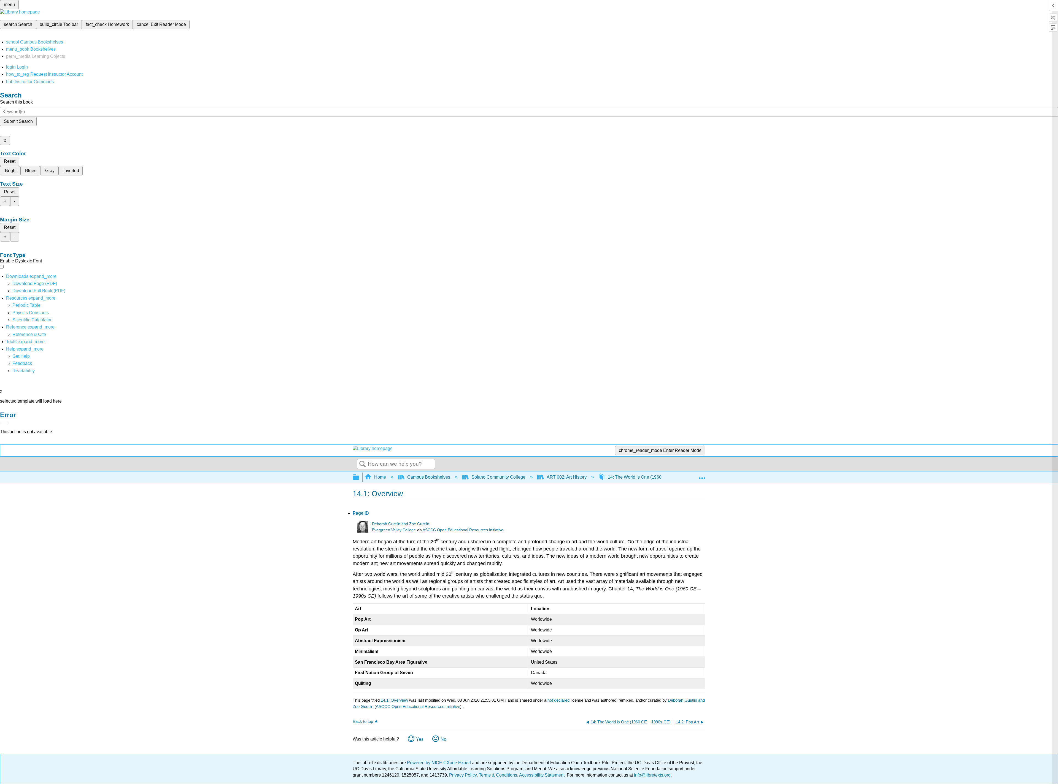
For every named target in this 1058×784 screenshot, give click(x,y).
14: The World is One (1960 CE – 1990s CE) (651, 477)
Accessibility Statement (542, 775)
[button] (22, 363)
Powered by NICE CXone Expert (439, 762)
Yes (419, 739)
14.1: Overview (394, 700)
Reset (9, 161)
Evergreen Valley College (394, 530)
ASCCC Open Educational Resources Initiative (463, 530)
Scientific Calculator (32, 320)
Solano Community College (498, 477)
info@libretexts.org (652, 775)
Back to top (363, 721)
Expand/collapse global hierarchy (359, 477)
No (443, 739)
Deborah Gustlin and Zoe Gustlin (400, 524)
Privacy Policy (463, 775)
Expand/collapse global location (702, 475)
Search (362, 464)
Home (380, 477)
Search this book (16, 102)
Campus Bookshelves (428, 477)
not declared (559, 700)
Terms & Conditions (498, 775)
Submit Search (18, 121)
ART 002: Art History (567, 477)
